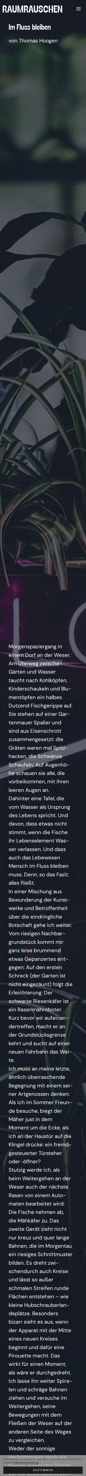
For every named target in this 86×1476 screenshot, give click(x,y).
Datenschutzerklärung (25, 1462)
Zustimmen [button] (43, 1470)
